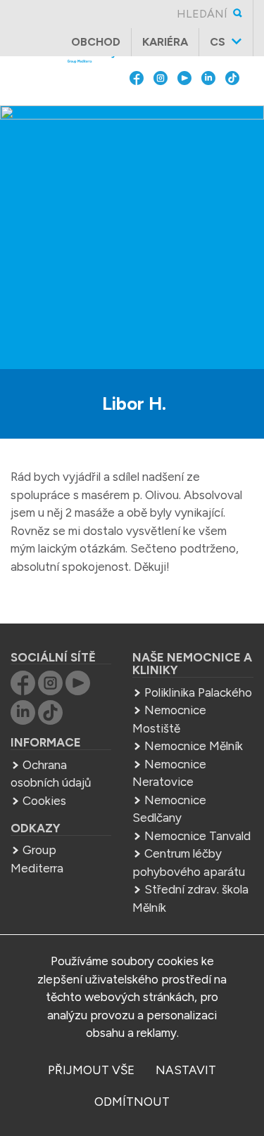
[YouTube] (184, 110)
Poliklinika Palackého (198, 692)
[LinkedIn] (208, 110)
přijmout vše (91, 1070)
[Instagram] (160, 110)
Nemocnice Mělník (193, 746)
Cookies (44, 801)
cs (217, 42)
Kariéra (165, 42)
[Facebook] (137, 110)
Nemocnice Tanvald (197, 836)
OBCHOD (95, 42)
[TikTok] (232, 110)
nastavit (186, 1070)
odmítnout (132, 1102)
